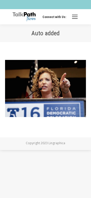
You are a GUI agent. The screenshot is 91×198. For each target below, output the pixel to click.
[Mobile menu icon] (74, 16)
